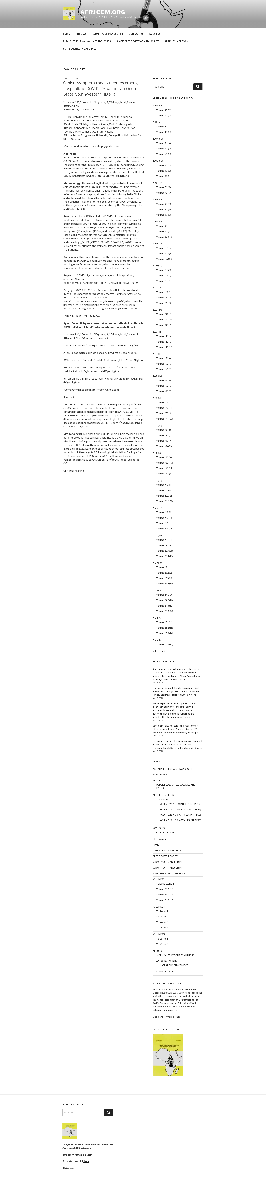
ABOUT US (155, 33)
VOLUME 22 (162, 799)
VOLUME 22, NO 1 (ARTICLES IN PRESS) (180, 804)
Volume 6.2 (162, 170)
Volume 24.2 (162, 600)
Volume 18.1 (162, 430)
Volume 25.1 (162, 622)
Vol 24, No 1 (162, 911)
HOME (66, 33)
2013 (155, 331)
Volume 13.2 (162, 319)
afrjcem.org (103, 12)
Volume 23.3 (162, 578)
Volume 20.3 (162, 495)
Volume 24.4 (162, 611)
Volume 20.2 (162, 490)
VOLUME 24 (159, 906)
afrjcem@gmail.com (81, 1154)
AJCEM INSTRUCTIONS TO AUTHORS (175, 955)
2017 (155, 425)
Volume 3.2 (161, 115)
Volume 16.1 (162, 380)
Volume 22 (158, 651)
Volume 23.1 (162, 567)
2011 (155, 287)
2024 (155, 618)
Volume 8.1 (161, 204)
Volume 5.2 (162, 148)
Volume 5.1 (161, 143)
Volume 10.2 (162, 253)
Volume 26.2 (162, 644)
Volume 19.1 (162, 457)
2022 (155, 563)
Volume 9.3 (162, 237)
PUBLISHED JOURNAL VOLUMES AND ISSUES (87, 41)
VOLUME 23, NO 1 (165, 883)
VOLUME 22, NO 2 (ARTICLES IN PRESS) (180, 809)
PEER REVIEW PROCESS (166, 856)
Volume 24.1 (162, 595)
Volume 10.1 (162, 248)
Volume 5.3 (162, 154)
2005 (155, 160)
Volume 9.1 (161, 226)
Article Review (160, 774)
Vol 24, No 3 (162, 922)
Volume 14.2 (162, 341)
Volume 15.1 (162, 358)
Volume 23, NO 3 (164, 894)
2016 (155, 398)
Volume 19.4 (162, 473)
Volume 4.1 (161, 126)
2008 (155, 221)
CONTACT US (136, 33)
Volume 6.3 (162, 176)
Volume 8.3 (162, 215)
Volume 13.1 (162, 314)
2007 (155, 199)
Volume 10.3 (162, 259)
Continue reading (73, 470)
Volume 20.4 (162, 501)
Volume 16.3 (162, 391)
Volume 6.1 (161, 165)
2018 (155, 453)
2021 (155, 535)
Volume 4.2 (162, 132)
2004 (155, 138)
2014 (155, 354)
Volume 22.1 (162, 540)
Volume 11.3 (162, 281)
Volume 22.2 (162, 545)
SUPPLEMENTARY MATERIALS (79, 48)
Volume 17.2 (162, 408)
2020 (155, 508)
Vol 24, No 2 (162, 916)
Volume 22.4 (162, 556)
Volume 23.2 (162, 572)
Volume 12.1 (162, 292)
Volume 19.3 (162, 468)
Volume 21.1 (162, 512)
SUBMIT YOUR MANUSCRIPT (107, 33)
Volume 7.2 (161, 193)
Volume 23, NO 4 (164, 900)
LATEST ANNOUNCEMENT (174, 965)
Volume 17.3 (162, 413)
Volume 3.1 (161, 110)
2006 (155, 183)
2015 (155, 375)
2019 (155, 480)
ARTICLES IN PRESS (175, 41)
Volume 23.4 (162, 583)
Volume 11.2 (162, 275)
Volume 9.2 (162, 231)
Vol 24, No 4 (162, 927)
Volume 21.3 (162, 523)
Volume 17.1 (162, 402)
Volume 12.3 (162, 303)
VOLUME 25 (159, 934)
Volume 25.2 (162, 627)
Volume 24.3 (162, 605)
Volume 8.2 (162, 209)
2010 (155, 265)
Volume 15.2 (162, 363)
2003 (155, 122)
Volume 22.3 (162, 550)
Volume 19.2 (162, 463)
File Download (160, 839)
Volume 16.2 (162, 385)
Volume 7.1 (161, 187)
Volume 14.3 (162, 347)
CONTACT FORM (165, 832)
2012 (155, 309)
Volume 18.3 (162, 440)
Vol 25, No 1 (162, 938)
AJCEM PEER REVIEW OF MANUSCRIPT (138, 41)
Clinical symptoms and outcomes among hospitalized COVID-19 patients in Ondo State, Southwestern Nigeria (100, 88)
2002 (155, 105)
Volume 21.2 (162, 518)
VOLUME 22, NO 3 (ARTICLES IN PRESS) (180, 814)
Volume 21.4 (162, 528)
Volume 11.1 (162, 270)
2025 (155, 640)
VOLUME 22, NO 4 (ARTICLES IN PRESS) (180, 820)
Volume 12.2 (162, 297)
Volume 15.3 (162, 369)
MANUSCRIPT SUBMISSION (167, 850)
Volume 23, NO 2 (164, 889)
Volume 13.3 (162, 325)
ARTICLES (81, 33)
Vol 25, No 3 (162, 944)
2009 (155, 243)
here (86, 1161)
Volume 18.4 (162, 446)
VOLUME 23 (159, 879)
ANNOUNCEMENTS (166, 961)
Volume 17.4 (162, 418)
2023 (155, 590)
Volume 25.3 (162, 633)
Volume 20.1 (162, 485)
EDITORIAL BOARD (166, 971)
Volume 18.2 (162, 435)
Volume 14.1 (162, 336)
